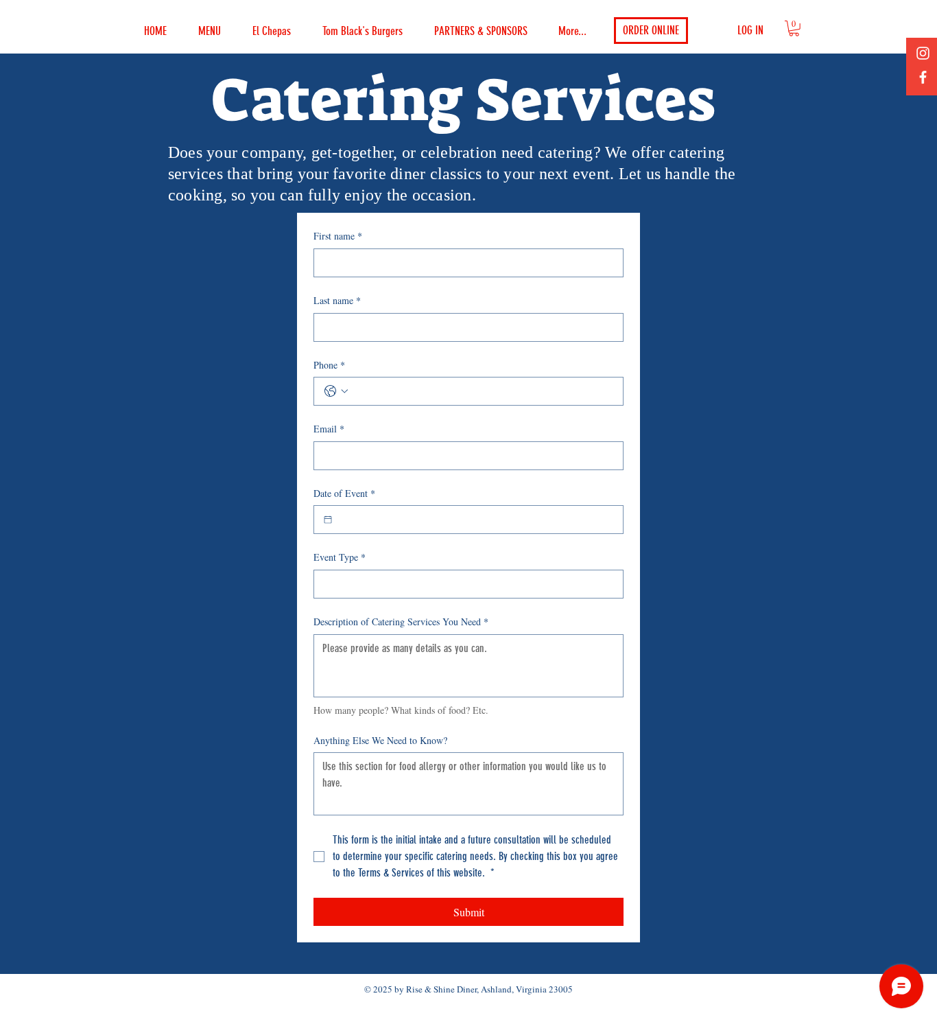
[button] (794, 28)
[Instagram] (923, 53)
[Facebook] (923, 77)
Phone (329, 364)
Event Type (339, 557)
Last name (337, 300)
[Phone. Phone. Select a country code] (336, 391)
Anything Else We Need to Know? (380, 740)
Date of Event (344, 493)
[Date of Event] (327, 519)
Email (328, 428)
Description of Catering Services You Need (400, 621)
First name (337, 235)
